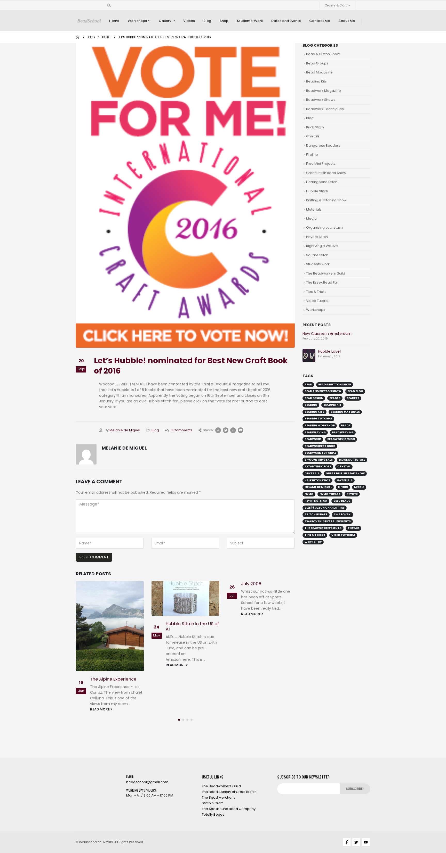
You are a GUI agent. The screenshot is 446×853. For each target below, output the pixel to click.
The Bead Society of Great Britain (229, 791)
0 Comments (181, 430)
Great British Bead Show (326, 172)
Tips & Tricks (316, 291)
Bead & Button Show (323, 54)
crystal (344, 466)
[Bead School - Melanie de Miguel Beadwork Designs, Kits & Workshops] (89, 20)
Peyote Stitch (317, 236)
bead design (314, 398)
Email (240, 430)
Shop (224, 20)
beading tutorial (318, 418)
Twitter (225, 430)
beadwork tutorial (320, 453)
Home (114, 20)
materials (345, 480)
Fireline (312, 154)
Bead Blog (355, 391)
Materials (314, 209)
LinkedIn (233, 430)
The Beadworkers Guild (325, 273)
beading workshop (320, 425)
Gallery (165, 20)
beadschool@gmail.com (147, 782)
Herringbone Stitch (321, 181)
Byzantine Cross (318, 466)
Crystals (313, 136)
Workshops (137, 20)
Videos (189, 20)
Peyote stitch (316, 501)
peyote (352, 494)
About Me (346, 20)
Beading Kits (316, 81)
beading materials (345, 412)
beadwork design (341, 439)
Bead (308, 384)
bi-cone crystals (319, 460)
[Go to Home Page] (77, 37)
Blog (207, 20)
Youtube (366, 842)
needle (359, 487)
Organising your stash (324, 227)
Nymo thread (330, 494)
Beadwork (313, 439)
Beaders (353, 398)
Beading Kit (332, 405)
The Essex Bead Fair (322, 282)
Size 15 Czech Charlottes (325, 508)
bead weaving (343, 432)
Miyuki (343, 487)
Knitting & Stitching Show (326, 200)
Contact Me (319, 20)
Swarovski (342, 514)
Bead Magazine (319, 72)
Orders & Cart (336, 5)
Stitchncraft (316, 514)
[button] (179, 719)
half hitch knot (317, 480)
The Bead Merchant (218, 797)
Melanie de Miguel (124, 430)
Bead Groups (317, 63)
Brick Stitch (315, 127)
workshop (313, 542)
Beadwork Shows (320, 99)
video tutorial (343, 535)
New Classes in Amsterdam (327, 333)
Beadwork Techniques (325, 108)
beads (345, 425)
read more (100, 709)
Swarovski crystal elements (328, 521)
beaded (334, 398)
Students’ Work (250, 20)
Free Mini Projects (320, 163)
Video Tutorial (317, 300)
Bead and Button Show (323, 391)
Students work (318, 264)
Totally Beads (213, 814)
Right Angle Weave (322, 245)
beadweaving (315, 432)
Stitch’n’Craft (212, 803)
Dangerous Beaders (323, 145)
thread (353, 528)
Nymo (309, 494)
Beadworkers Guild (320, 446)
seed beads (341, 501)
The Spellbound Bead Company (229, 808)
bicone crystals (352, 460)
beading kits (314, 412)
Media (311, 218)
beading (311, 405)
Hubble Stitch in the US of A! (192, 626)
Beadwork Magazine (323, 90)
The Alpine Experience (113, 679)
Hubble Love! (329, 351)
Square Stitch (317, 255)
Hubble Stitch (317, 191)
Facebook (218, 430)
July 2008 (251, 584)
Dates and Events (286, 20)
